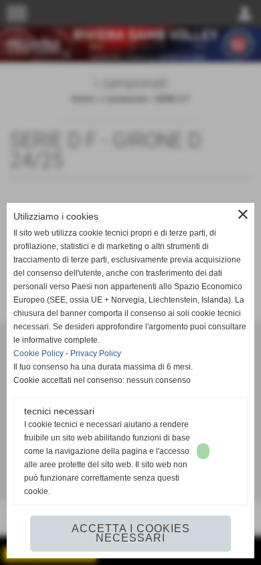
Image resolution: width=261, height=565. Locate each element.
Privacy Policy (95, 353)
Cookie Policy (38, 353)
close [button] (243, 214)
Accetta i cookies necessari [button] (131, 533)
